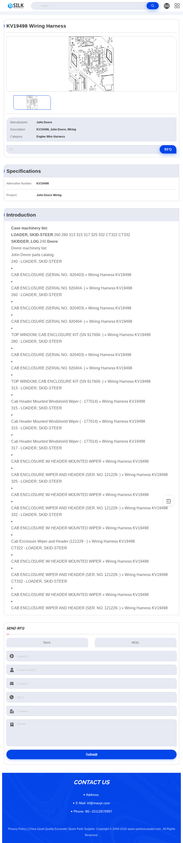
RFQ (168, 149)
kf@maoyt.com (93, 803)
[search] (153, 5)
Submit (91, 754)
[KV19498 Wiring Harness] (91, 63)
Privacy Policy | (18, 829)
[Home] (16, 5)
